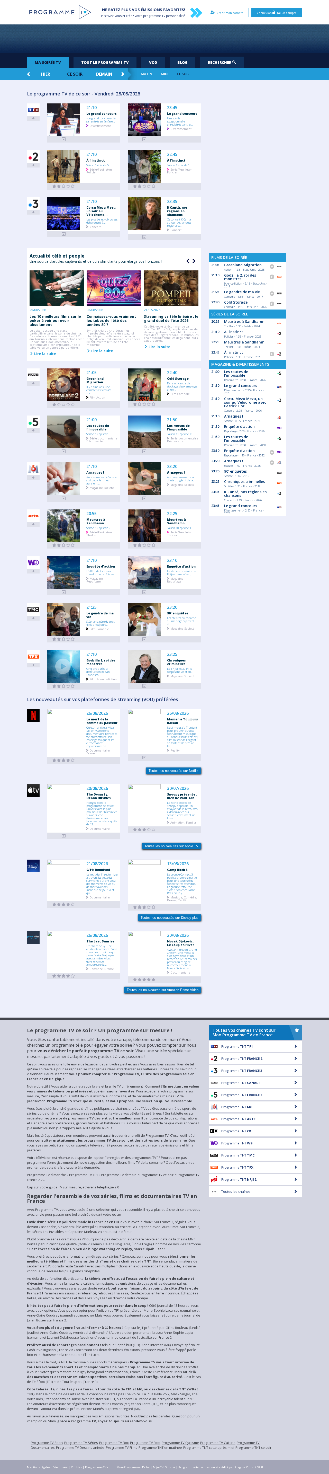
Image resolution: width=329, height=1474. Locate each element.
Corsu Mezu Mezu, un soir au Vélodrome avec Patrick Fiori (245, 402)
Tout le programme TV (105, 62)
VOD (153, 62)
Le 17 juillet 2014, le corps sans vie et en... (180, 670)
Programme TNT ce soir (253, 1447)
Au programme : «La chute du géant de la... (181, 478)
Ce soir (75, 74)
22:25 (172, 513)
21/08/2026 (97, 864)
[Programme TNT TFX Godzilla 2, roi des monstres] (63, 686)
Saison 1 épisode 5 (97, 165)
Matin (146, 74)
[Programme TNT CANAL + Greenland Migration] (63, 404)
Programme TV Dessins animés (80, 1447)
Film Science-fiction (103, 679)
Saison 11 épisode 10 (180, 434)
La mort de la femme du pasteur (101, 721)
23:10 (172, 560)
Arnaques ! (95, 472)
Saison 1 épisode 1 (178, 165)
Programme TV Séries (81, 1442)
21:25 (91, 607)
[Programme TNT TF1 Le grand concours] (63, 139)
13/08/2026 (178, 864)
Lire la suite (44, 353)
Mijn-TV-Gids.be (164, 1467)
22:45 (172, 154)
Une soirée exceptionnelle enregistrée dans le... (180, 121)
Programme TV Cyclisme (180, 1442)
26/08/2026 (97, 713)
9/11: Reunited (98, 870)
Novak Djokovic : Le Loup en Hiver (180, 943)
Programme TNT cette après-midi (208, 1447)
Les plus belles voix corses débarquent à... (101, 220)
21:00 (91, 419)
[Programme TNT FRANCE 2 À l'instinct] (63, 186)
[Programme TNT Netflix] (63, 760)
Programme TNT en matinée (160, 1447)
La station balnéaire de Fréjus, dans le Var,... (181, 572)
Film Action (97, 397)
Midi (164, 74)
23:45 (172, 107)
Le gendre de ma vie (100, 615)
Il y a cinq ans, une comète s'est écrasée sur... (98, 390)
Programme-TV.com (99, 1467)
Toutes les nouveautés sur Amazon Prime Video (162, 990)
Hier (45, 74)
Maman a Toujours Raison (182, 721)
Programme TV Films (121, 1447)
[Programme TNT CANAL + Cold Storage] (144, 404)
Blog (182, 62)
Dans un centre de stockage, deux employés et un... (182, 386)
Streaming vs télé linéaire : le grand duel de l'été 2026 (171, 318)
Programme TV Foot (145, 1442)
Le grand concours (101, 113)
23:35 (172, 201)
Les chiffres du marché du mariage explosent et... (181, 621)
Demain (104, 74)
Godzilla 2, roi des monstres (100, 662)
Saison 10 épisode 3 (179, 527)
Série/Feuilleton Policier (99, 170)
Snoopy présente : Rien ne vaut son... (182, 796)
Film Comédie (180, 393)
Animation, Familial (183, 822)
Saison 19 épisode (97, 434)
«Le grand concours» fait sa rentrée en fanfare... (101, 119)
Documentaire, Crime (98, 751)
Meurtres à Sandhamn (95, 521)
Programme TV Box (114, 1442)
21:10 (91, 107)
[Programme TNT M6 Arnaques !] (63, 498)
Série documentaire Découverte (101, 439)
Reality (175, 750)
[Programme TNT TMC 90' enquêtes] (144, 639)
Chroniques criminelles (176, 662)
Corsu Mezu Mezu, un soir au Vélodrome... (101, 211)
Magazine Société (102, 487)
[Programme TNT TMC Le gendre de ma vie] (63, 639)
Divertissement (100, 125)
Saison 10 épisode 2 (98, 527)
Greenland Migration (95, 380)
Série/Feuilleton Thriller (99, 533)
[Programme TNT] (63, 836)
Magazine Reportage (94, 580)
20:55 (91, 513)
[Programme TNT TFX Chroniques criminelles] (144, 686)
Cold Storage (178, 378)
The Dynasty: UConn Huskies (98, 796)
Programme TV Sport (47, 1442)
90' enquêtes (177, 613)
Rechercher (220, 62)
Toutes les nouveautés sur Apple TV (171, 846)
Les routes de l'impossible (97, 427)
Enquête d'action (100, 566)
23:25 (172, 654)
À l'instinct (95, 160)
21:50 (172, 419)
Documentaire (100, 828)
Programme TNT (237, 1046)
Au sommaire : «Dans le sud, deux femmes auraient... (101, 480)
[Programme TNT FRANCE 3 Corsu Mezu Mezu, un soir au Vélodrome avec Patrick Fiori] (63, 234)
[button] (193, 261)
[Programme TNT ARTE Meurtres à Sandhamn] (63, 545)
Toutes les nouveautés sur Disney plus (169, 918)
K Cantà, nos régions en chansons (177, 211)
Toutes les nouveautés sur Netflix (173, 771)
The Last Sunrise (100, 941)
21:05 (91, 372)
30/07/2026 (178, 788)
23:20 (172, 466)
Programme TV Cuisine (217, 1442)
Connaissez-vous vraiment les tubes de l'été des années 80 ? (111, 320)
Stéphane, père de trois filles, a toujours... (100, 623)
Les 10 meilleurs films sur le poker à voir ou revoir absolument (55, 320)
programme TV (154, 16)
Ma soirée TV (48, 62)
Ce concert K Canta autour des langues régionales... (179, 222)
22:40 (172, 372)
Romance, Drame (102, 968)
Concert (95, 226)
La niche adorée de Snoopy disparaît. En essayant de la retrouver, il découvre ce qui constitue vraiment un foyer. (182, 810)
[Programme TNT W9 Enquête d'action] (63, 592)
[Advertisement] (164, 38)
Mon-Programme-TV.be (133, 1467)
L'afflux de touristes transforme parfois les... (101, 572)
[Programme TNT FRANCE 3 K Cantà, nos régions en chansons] (144, 237)
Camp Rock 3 (177, 870)
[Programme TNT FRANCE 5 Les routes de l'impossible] (63, 451)
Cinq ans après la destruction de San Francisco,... (98, 671)
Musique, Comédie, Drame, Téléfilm (182, 898)
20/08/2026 (97, 788)
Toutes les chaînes (236, 1191)
